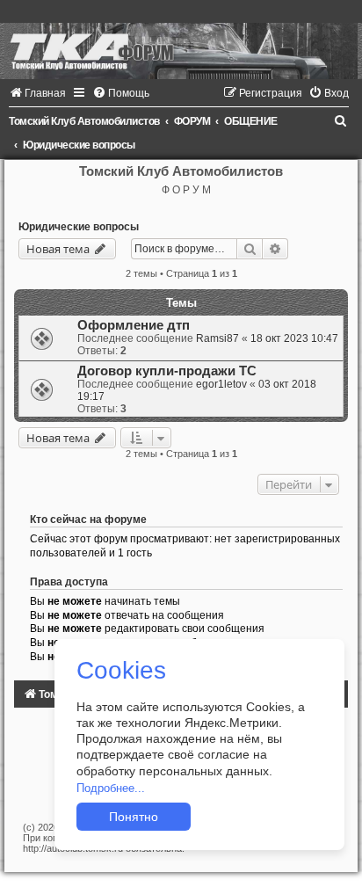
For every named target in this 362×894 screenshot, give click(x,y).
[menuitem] (37, 93)
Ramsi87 (217, 338)
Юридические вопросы (78, 227)
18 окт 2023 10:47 (294, 338)
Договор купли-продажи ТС (167, 371)
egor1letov (221, 384)
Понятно (133, 817)
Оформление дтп (133, 325)
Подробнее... (110, 788)
